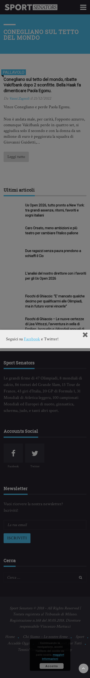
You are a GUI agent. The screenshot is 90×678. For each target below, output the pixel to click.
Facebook (32, 339)
